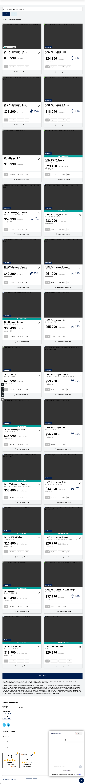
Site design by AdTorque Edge (9, 779)
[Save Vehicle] (39, 53)
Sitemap (35, 778)
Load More (42, 676)
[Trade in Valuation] (2, 384)
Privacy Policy (29, 778)
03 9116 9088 (6, 713)
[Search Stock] (2, 392)
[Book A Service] (2, 395)
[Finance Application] (2, 388)
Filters (7, 14)
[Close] (2, 399)
